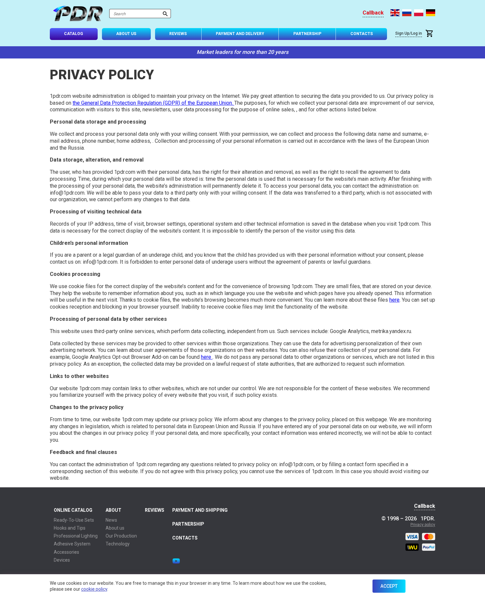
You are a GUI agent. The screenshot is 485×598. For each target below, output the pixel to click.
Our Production (121, 536)
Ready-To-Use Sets (74, 520)
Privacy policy (422, 524)
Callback (373, 13)
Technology (118, 543)
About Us (126, 33)
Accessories (66, 552)
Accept (389, 586)
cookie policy (94, 589)
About (113, 510)
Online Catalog (73, 510)
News (111, 520)
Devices (62, 560)
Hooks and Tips (69, 528)
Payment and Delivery (240, 33)
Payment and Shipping (200, 510)
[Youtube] (176, 561)
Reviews (178, 33)
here (394, 300)
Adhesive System (72, 543)
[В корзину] (430, 34)
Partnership (307, 33)
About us (115, 528)
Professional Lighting (76, 536)
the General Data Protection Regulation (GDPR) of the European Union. (153, 103)
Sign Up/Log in (408, 33)
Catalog (73, 33)
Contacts (361, 33)
